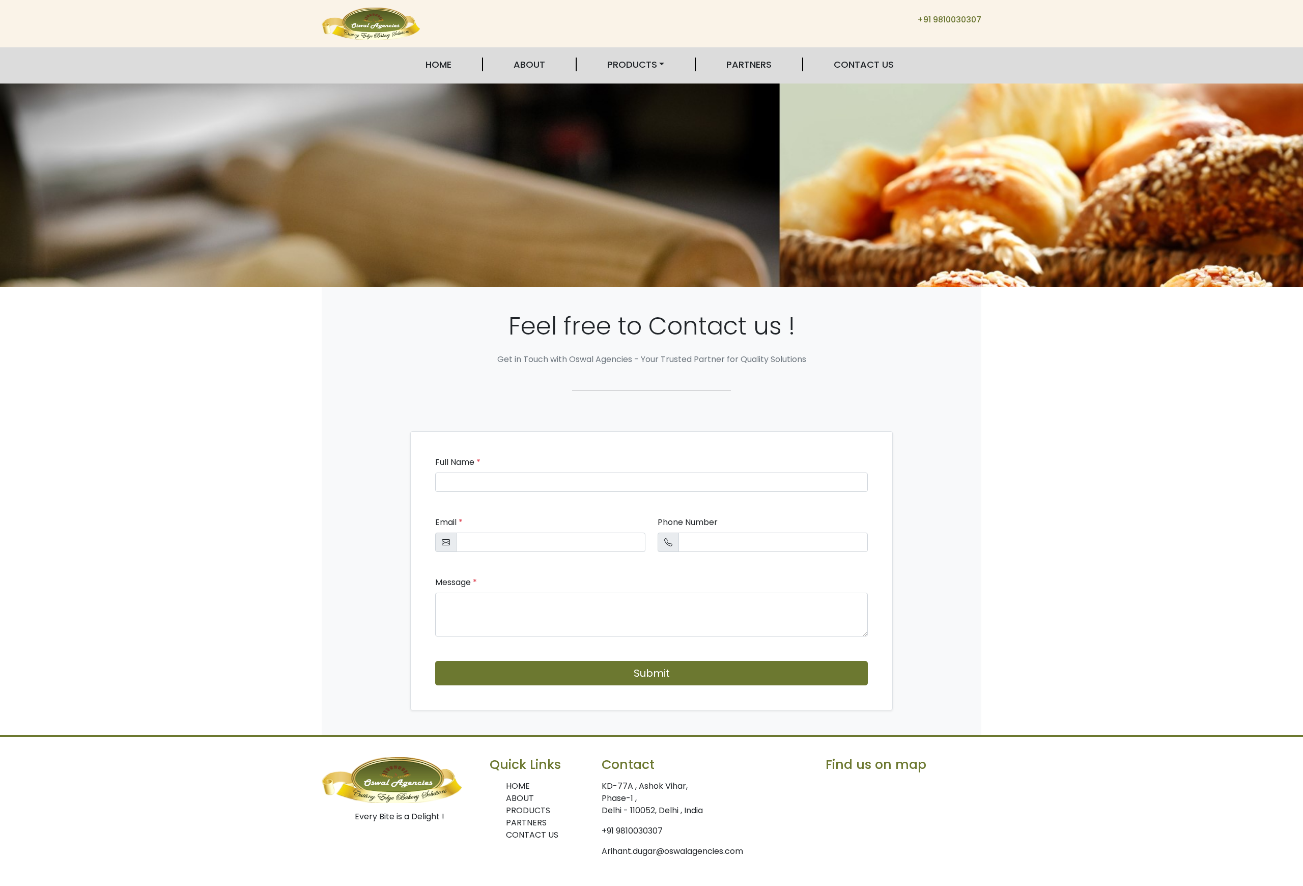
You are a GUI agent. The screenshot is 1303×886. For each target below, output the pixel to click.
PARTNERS (749, 64)
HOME (438, 64)
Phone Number (688, 522)
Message (456, 582)
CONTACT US (864, 64)
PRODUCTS (632, 64)
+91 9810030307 (949, 19)
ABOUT (529, 64)
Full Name (457, 462)
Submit (652, 673)
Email (449, 522)
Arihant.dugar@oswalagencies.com (672, 851)
